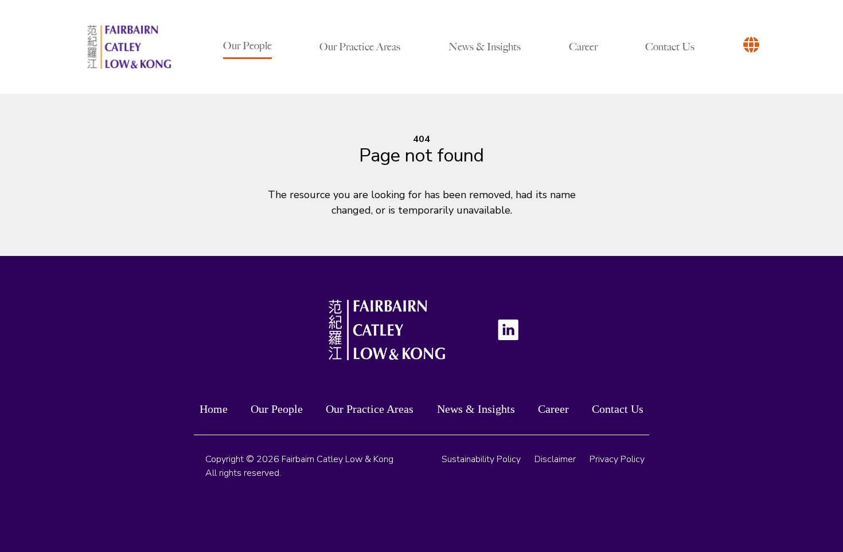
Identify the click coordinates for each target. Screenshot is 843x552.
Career (583, 47)
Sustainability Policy (481, 459)
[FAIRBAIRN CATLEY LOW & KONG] (129, 47)
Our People (247, 46)
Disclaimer (555, 459)
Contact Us (669, 47)
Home (214, 409)
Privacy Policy (617, 459)
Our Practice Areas (359, 47)
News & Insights (484, 47)
